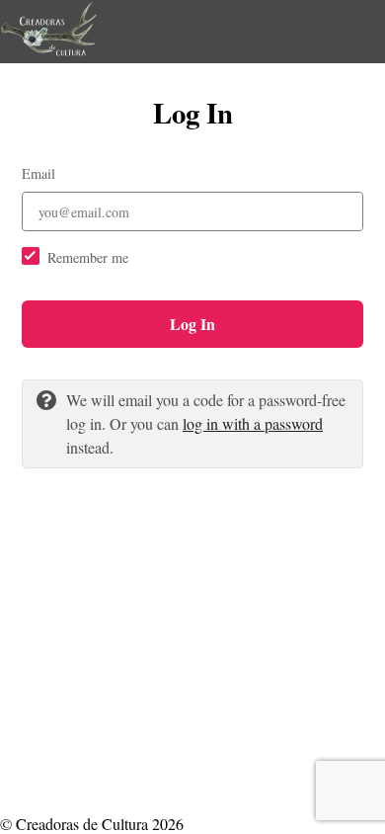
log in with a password (253, 423)
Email (38, 173)
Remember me (87, 257)
